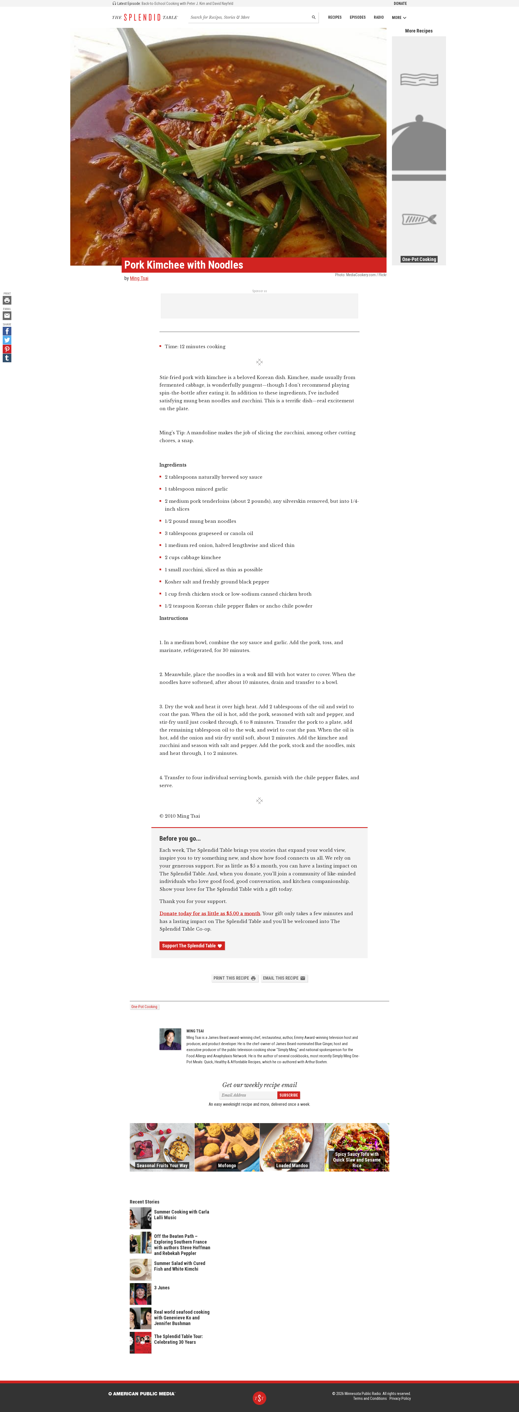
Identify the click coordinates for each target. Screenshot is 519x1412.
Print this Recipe (231, 978)
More (396, 17)
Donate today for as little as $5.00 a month (209, 913)
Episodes (358, 17)
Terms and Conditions (370, 1398)
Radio (379, 17)
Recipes (335, 17)
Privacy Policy (400, 1398)
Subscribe (289, 1095)
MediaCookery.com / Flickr (366, 275)
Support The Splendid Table (189, 945)
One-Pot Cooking (144, 1007)
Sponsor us (259, 291)
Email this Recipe (280, 978)
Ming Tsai (139, 278)
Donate (400, 3)
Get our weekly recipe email (259, 1085)
